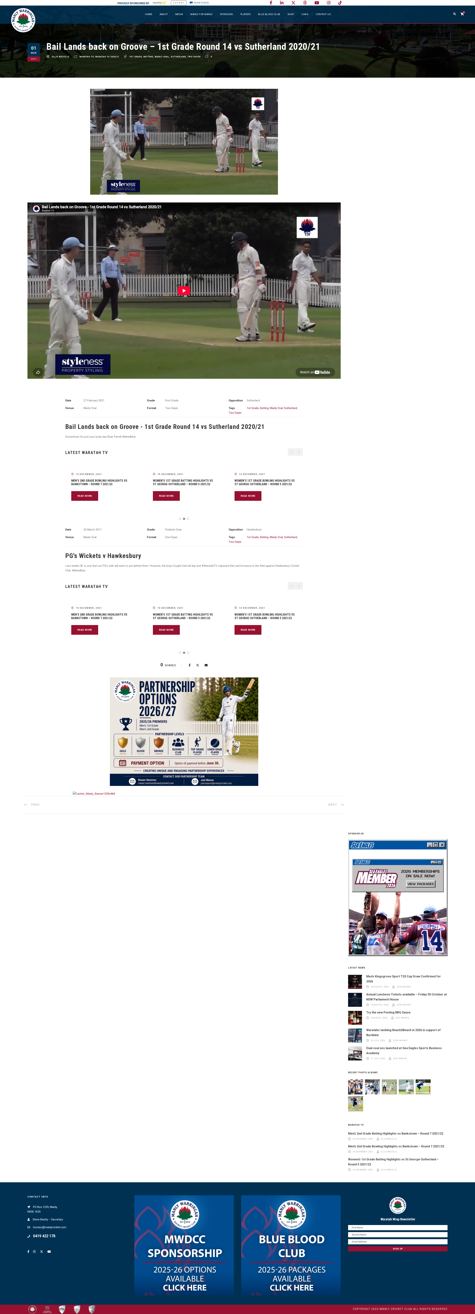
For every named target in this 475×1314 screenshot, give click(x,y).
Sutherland (178, 57)
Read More (84, 495)
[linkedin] (282, 3)
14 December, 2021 (252, 474)
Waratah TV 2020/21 (107, 57)
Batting (148, 57)
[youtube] (317, 3)
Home (148, 14)
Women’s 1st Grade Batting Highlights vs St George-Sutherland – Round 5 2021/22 (183, 482)
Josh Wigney (403, 987)
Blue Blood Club (269, 14)
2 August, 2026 (379, 1018)
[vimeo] (305, 3)
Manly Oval (162, 57)
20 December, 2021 (363, 1139)
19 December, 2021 (89, 474)
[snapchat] (340, 3)
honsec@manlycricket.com (49, 1227)
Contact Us (323, 14)
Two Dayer (194, 57)
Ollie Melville (60, 57)
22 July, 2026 (378, 1040)
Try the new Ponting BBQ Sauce (388, 1012)
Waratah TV (86, 57)
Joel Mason (402, 1018)
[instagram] (328, 3)
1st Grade (135, 57)
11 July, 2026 (378, 1058)
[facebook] (271, 3)
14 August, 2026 (380, 1005)
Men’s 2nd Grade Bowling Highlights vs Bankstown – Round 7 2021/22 (99, 482)
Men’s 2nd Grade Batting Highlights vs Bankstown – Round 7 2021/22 (395, 1133)
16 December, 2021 (170, 474)
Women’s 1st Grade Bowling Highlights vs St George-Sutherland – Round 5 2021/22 (265, 482)
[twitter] (293, 3)
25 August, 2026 (380, 987)
